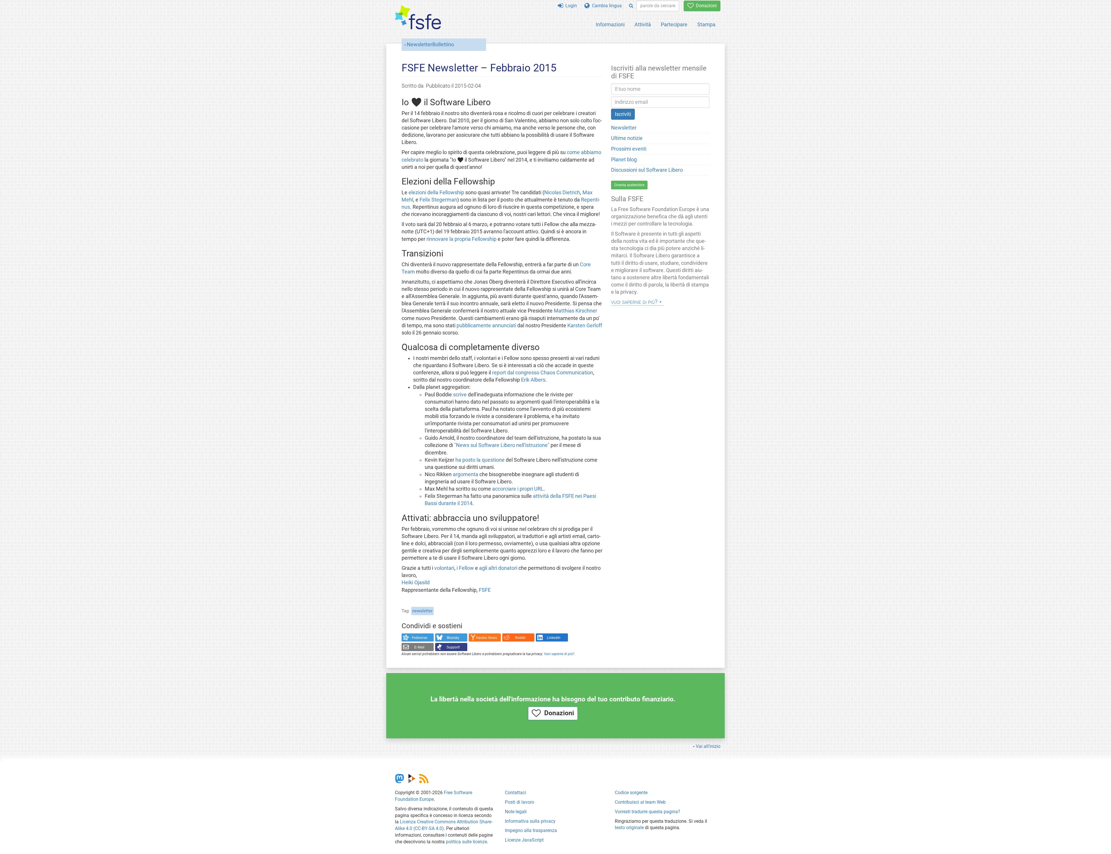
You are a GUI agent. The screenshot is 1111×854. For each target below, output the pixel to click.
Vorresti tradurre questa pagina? (647, 811)
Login (570, 5)
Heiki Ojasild (416, 582)
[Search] (631, 6)
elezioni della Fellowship (436, 192)
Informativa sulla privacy (530, 821)
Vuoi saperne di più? (559, 654)
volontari (444, 568)
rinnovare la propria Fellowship (461, 239)
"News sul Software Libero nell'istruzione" (501, 445)
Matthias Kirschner (575, 311)
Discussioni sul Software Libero (647, 170)
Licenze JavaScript (524, 840)
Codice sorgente (631, 792)
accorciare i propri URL (518, 489)
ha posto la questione (480, 460)
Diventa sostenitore (629, 185)
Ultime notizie (627, 138)
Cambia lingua (606, 5)
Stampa (706, 24)
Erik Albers (533, 380)
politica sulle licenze (466, 841)
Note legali (516, 811)
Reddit (520, 638)
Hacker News (486, 638)
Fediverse (419, 638)
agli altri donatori (498, 568)
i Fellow (465, 568)
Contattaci (515, 792)
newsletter (422, 610)
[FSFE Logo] (418, 17)
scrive (460, 395)
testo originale (629, 827)
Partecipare (674, 24)
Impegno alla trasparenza (531, 830)
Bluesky (453, 638)
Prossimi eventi (628, 149)
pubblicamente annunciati (486, 325)
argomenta (465, 474)
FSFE (485, 590)
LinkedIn (553, 638)
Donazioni (705, 5)
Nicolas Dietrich (562, 192)
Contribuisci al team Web (640, 802)
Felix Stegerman (438, 200)
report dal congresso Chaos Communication (542, 373)
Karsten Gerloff (584, 325)
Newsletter (624, 128)
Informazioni (610, 24)
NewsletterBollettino (430, 44)
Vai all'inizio (708, 746)
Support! (453, 647)
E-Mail (419, 647)
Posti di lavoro (519, 802)
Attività (642, 24)
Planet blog (624, 159)
